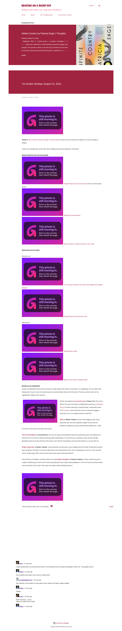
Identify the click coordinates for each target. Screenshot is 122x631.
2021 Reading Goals (46, 15)
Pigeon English (63, 459)
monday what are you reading (37, 506)
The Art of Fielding (28, 435)
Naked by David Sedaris (72, 215)
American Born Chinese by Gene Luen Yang (79, 244)
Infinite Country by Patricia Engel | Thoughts (44, 33)
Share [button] (24, 55)
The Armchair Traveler (65, 15)
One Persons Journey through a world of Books (45, 140)
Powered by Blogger (62, 623)
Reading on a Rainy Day (36, 5)
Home (23, 15)
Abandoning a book (70, 351)
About (33, 15)
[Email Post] (51, 507)
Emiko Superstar (28, 447)
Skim (61, 419)
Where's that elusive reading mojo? (76, 380)
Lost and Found (79, 401)
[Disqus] (64, 534)
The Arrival (65, 410)
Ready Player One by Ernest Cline (75, 184)
